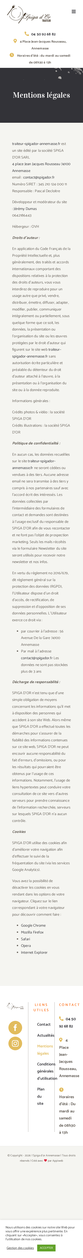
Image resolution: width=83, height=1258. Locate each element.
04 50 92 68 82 (43, 34)
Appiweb (57, 1161)
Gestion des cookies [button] (20, 1248)
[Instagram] (15, 1043)
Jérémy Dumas (25, 209)
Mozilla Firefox (32, 932)
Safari (25, 939)
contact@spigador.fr (39, 177)
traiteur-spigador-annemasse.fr (36, 144)
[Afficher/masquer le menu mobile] (74, 11)
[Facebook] (15, 1027)
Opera (26, 946)
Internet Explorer (34, 952)
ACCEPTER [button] (46, 1248)
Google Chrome (33, 925)
